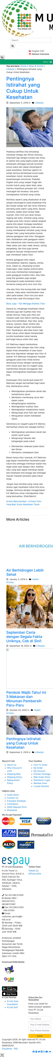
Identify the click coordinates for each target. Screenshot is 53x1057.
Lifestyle (10, 69)
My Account (39, 771)
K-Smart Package (42, 774)
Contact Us (12, 798)
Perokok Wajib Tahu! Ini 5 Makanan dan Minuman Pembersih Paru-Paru (26, 698)
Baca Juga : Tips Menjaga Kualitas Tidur (25, 303)
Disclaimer (12, 810)
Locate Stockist (41, 786)
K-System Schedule (16, 801)
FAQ (16, 1048)
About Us (11, 765)
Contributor (12, 804)
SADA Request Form (17, 807)
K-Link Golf (12, 1007)
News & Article (36, 66)
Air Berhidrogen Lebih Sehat (25, 572)
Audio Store (13, 794)
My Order (38, 768)
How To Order (40, 765)
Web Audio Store (42, 777)
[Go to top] (2, 1055)
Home (23, 66)
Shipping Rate (14, 774)
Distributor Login (42, 780)
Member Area (40, 783)
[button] (45, 61)
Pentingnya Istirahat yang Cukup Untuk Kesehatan (23, 88)
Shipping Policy (14, 777)
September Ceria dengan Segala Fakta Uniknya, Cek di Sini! (24, 636)
